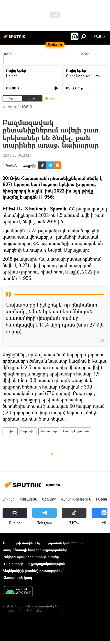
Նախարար (49, 431)
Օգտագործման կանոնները (59, 543)
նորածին (28, 431)
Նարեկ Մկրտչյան (76, 431)
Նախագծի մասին (18, 543)
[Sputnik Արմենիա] (15, 38)
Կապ (7, 549)
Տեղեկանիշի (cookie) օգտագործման (34, 570)
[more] (101, 340)
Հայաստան (28, 499)
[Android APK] (18, 591)
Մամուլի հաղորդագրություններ (40, 549)
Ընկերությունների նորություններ (31, 556)
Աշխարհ (49, 499)
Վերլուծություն (76, 499)
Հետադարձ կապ (17, 577)
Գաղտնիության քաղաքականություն (34, 563)
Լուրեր (12, 75)
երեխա (10, 431)
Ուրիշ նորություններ (83, 75)
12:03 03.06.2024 (17, 155)
